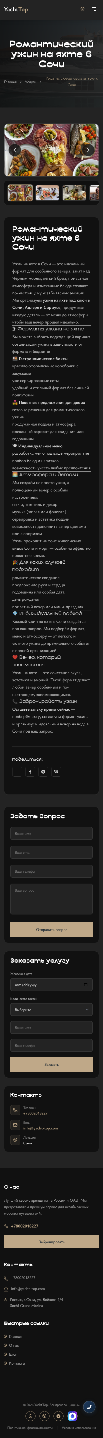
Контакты (17, 1363)
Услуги (30, 81)
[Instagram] (31, 1416)
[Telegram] (59, 1416)
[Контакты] (89, 1407)
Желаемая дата (21, 973)
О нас (14, 1345)
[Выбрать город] (82, 8)
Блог (13, 1354)
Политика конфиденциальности (29, 1427)
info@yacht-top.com (40, 1128)
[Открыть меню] (94, 9)
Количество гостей (23, 998)
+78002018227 (35, 1113)
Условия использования (79, 1427)
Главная (10, 81)
